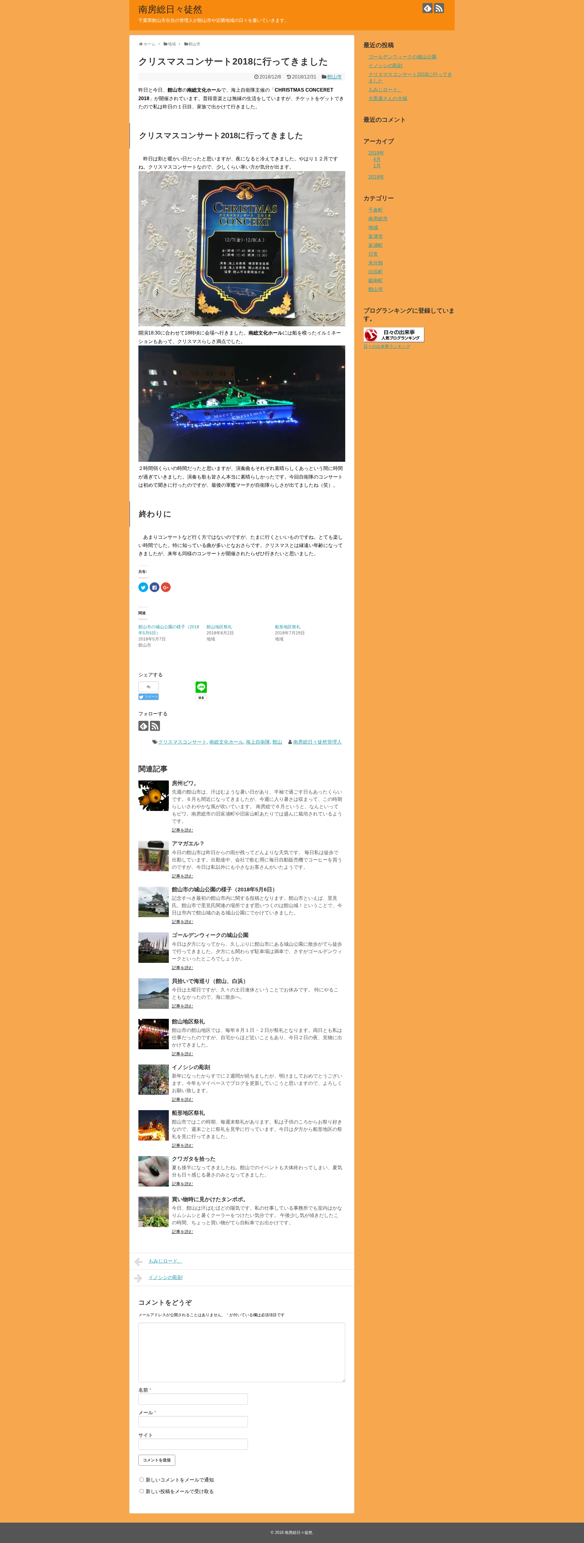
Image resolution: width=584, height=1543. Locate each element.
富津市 (375, 236)
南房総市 (378, 218)
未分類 (375, 262)
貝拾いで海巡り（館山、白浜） (210, 981)
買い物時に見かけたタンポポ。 (210, 1199)
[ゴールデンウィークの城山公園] (153, 947)
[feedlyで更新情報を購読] (427, 8)
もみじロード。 (165, 1261)
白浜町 (375, 271)
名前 (144, 1390)
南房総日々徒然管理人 (317, 742)
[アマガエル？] (153, 856)
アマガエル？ (188, 843)
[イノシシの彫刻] (153, 1079)
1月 (377, 165)
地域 (373, 227)
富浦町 (375, 245)
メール (147, 1412)
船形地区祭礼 (288, 626)
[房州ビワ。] (153, 795)
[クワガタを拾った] (153, 1171)
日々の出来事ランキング (386, 346)
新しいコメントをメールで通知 (180, 1479)
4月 (377, 159)
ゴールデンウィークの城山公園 (210, 935)
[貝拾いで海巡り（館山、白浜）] (153, 993)
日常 (373, 254)
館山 (277, 742)
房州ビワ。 (185, 783)
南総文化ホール (226, 742)
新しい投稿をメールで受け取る (180, 1491)
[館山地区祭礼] (153, 1034)
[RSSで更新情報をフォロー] (439, 8)
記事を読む (182, 830)
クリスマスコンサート (182, 742)
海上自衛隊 (258, 742)
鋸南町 (375, 280)
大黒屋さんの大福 (387, 98)
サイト (145, 1435)
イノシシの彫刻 (191, 1067)
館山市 (334, 76)
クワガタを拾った (194, 1159)
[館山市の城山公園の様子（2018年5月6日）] (153, 902)
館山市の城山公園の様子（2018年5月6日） (225, 889)
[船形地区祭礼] (153, 1125)
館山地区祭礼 (219, 626)
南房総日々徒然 (170, 9)
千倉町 (375, 209)
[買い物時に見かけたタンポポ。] (153, 1212)
